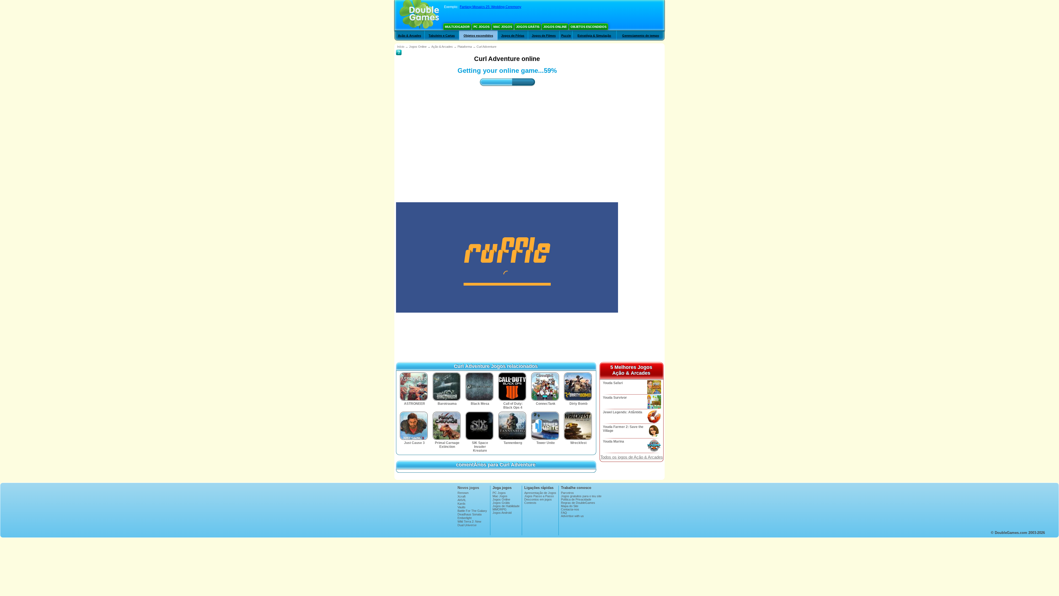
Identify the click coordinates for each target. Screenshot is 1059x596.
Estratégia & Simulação (594, 35)
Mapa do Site (569, 506)
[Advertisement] (507, 139)
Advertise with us (572, 516)
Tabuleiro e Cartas (442, 35)
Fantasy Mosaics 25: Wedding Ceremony (490, 7)
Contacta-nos (570, 509)
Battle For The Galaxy (472, 510)
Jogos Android (502, 512)
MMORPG (500, 509)
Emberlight (465, 518)
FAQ (564, 512)
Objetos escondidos (588, 26)
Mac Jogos (502, 26)
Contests (530, 502)
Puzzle (566, 35)
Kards (462, 503)
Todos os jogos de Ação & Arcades (631, 457)
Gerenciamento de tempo (640, 35)
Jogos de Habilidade (506, 506)
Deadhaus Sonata (470, 514)
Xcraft (462, 496)
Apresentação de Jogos (540, 492)
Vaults (462, 507)
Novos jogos (468, 488)
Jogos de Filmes (544, 35)
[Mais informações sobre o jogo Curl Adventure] (399, 48)
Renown (463, 492)
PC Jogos (482, 26)
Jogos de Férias (512, 35)
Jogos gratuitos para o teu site (581, 496)
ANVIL (462, 500)
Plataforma (465, 46)
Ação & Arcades (409, 35)
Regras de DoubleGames (578, 502)
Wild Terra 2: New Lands (469, 523)
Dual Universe (467, 525)
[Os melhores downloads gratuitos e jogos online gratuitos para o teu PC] (419, 15)
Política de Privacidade (576, 499)
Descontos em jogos (538, 499)
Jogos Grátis (527, 26)
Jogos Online (555, 26)
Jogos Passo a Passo (539, 496)
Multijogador (457, 26)
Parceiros (567, 492)
